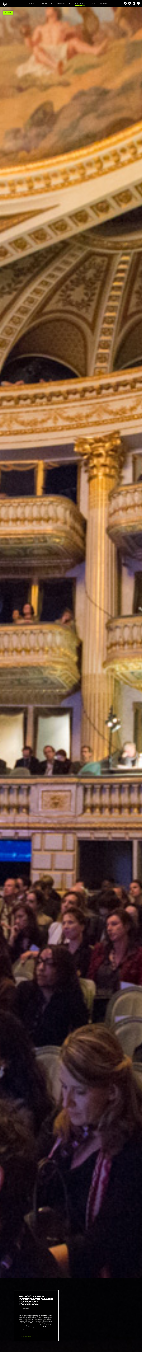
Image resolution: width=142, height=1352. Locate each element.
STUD (93, 3)
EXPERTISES (46, 3)
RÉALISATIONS (80, 3)
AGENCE (32, 3)
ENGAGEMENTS (63, 3)
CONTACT (104, 3)
